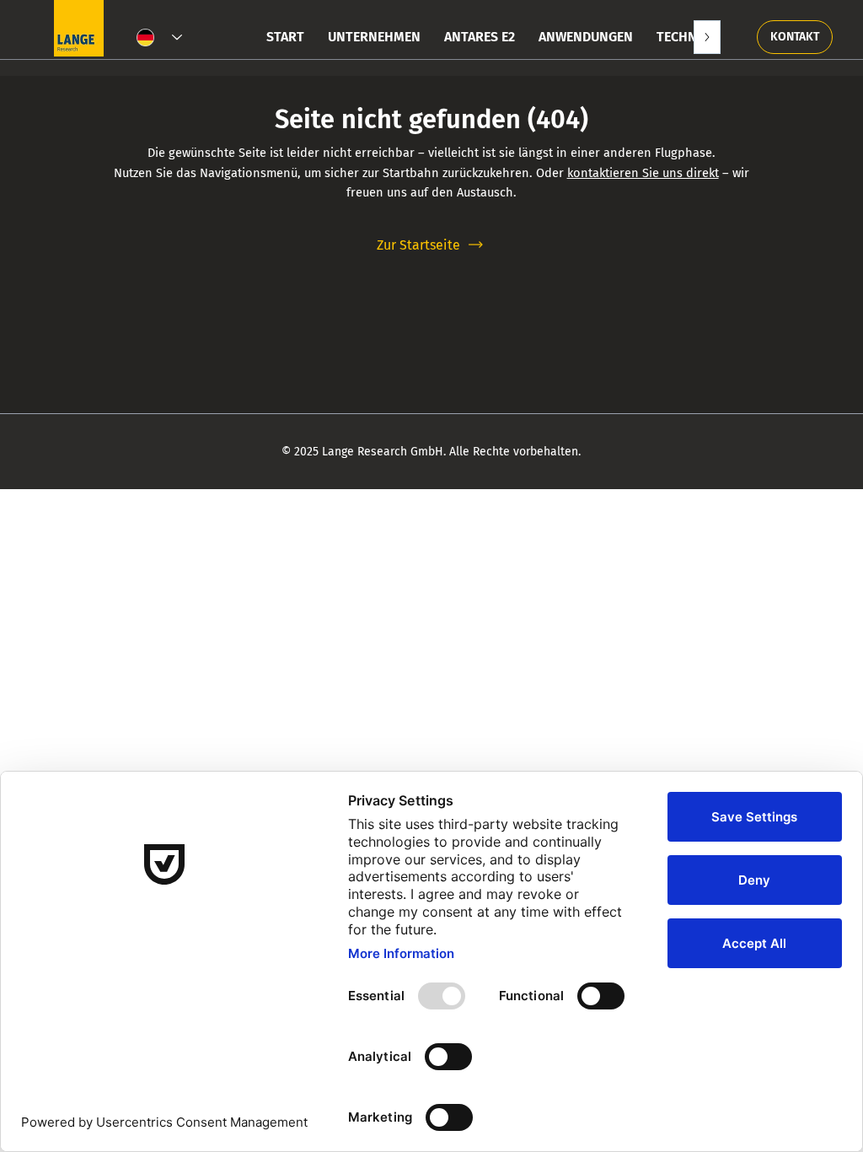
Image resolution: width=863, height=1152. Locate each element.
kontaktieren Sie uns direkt (643, 172)
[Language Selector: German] (159, 38)
